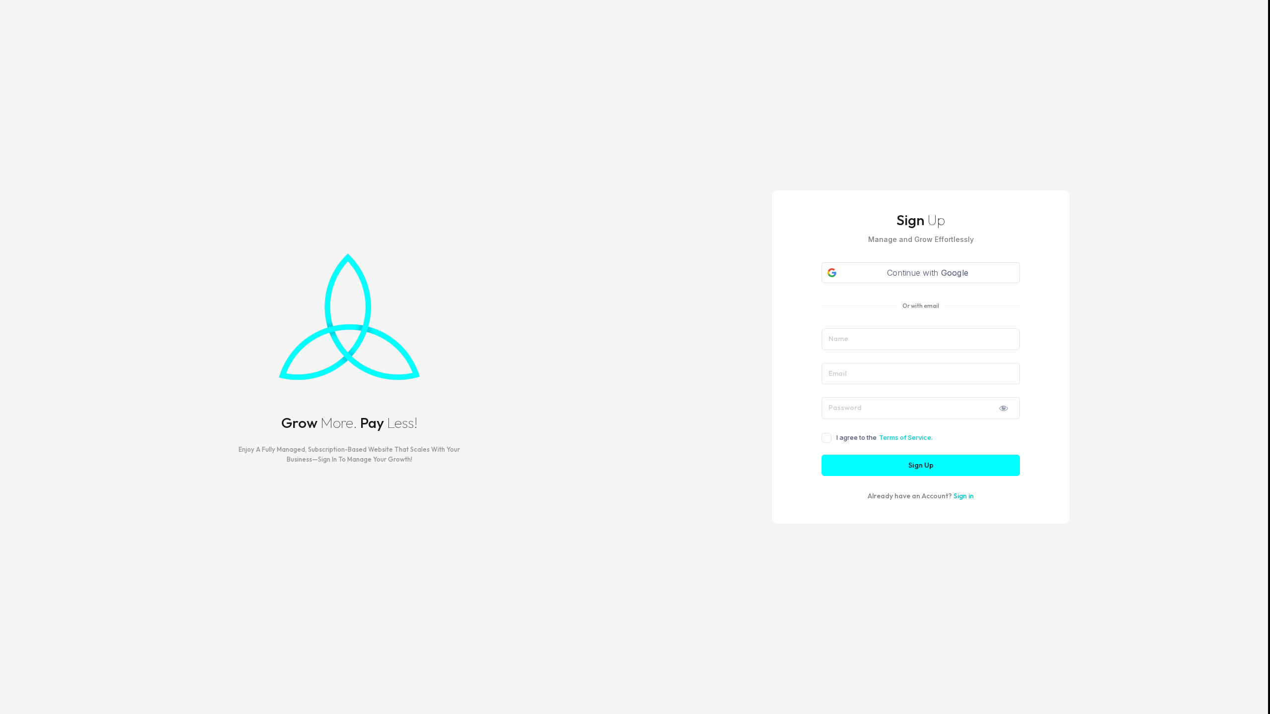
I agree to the (856, 437)
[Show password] (1008, 407)
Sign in (963, 495)
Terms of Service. (906, 437)
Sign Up (921, 465)
